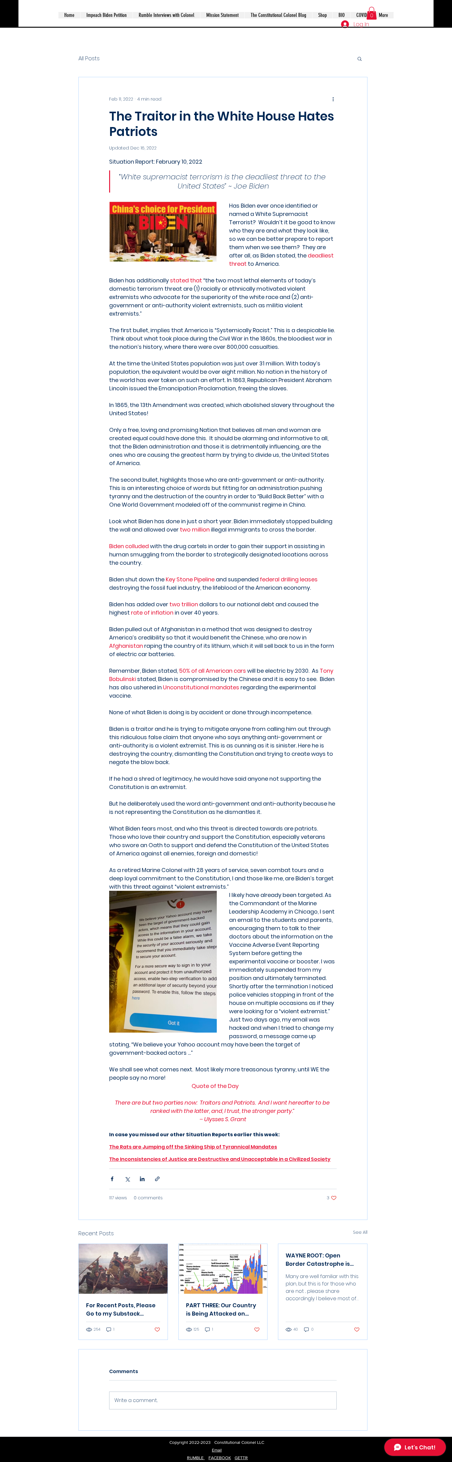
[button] (371, 13)
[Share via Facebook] (112, 1179)
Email (217, 1450)
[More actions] (333, 99)
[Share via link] (157, 1179)
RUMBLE (196, 1457)
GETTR (241, 1457)
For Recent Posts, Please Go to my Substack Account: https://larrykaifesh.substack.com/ (123, 1309)
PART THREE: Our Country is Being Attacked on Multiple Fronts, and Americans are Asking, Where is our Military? (221, 1309)
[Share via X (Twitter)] (127, 1179)
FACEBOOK (219, 1457)
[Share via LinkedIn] (142, 1179)
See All (360, 1232)
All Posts (89, 58)
